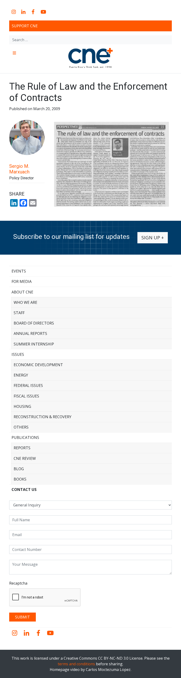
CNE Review (25, 458)
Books (20, 479)
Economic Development (38, 364)
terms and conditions (76, 663)
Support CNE (25, 25)
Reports (22, 447)
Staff (19, 312)
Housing (22, 406)
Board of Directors (34, 323)
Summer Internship (34, 344)
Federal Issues (28, 385)
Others (21, 427)
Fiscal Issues (26, 396)
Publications (25, 437)
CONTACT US (24, 489)
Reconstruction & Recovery (42, 416)
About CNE (22, 292)
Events (19, 271)
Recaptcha (18, 583)
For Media (22, 281)
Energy (21, 375)
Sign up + (152, 237)
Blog (19, 468)
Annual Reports (30, 333)
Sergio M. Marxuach (19, 169)
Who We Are (25, 302)
